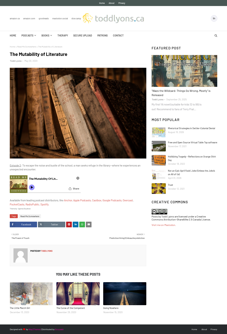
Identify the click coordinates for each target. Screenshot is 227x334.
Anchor (68, 200)
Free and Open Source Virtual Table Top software (192, 142)
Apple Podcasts (82, 200)
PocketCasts (17, 204)
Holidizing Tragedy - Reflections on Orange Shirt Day (192, 158)
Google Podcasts (112, 200)
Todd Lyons (16, 60)
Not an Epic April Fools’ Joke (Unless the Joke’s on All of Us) (191, 172)
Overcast (128, 200)
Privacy (121, 3)
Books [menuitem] (45, 35)
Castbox (96, 200)
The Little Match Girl (20, 308)
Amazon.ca (15, 18)
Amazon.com (29, 18)
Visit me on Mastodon (163, 224)
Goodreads (44, 18)
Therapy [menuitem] (62, 35)
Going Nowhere (110, 308)
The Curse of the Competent (70, 308)
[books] (184, 71)
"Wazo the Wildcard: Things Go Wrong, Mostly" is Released (181, 93)
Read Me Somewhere (26, 46)
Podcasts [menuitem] (27, 35)
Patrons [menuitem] (102, 35)
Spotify (44, 204)
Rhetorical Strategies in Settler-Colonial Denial (191, 128)
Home (102, 3)
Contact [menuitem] (118, 35)
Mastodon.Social (60, 18)
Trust (170, 184)
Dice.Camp (76, 18)
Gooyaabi (59, 329)
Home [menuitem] (13, 35)
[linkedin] (214, 18)
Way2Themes (35, 329)
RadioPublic (32, 204)
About (111, 3)
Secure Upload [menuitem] (82, 35)
